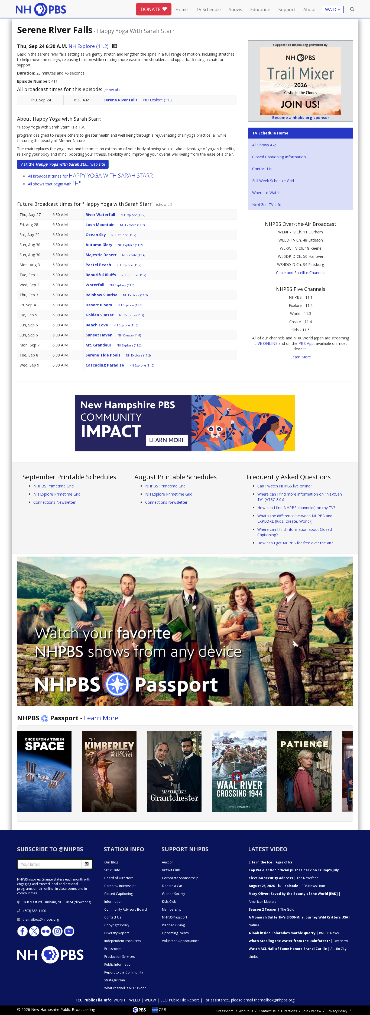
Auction (168, 862)
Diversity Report (116, 933)
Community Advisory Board (125, 909)
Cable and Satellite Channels (300, 272)
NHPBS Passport (174, 917)
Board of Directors (118, 878)
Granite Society (173, 893)
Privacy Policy (337, 1011)
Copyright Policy (116, 925)
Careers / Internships (120, 886)
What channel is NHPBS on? (125, 988)
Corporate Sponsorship (180, 878)
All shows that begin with (54, 184)
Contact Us (262, 168)
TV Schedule (208, 9)
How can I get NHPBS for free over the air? (295, 542)
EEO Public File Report (179, 1000)
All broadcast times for (90, 176)
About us (246, 1011)
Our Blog (111, 862)
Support (286, 9)
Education (260, 9)
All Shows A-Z (264, 144)
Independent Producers (122, 941)
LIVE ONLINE (265, 343)
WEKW (150, 1000)
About (309, 9)
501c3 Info (112, 870)
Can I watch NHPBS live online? (284, 486)
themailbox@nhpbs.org (40, 919)
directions (82, 902)
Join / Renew (312, 1011)
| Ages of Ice (271, 862)
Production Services (119, 956)
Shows (235, 9)
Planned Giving (173, 925)
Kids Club (169, 901)
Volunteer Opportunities (180, 941)
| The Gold (271, 909)
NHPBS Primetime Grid (53, 486)
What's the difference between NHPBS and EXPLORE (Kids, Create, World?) (294, 518)
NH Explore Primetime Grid (56, 494)
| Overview (298, 941)
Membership (171, 909)
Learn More (300, 356)
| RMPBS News (294, 933)
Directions (289, 1011)
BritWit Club (171, 870)
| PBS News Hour (287, 886)
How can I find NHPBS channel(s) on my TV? (296, 507)
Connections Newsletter (54, 502)
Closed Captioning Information (279, 156)
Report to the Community (123, 972)
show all (112, 89)
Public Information (118, 964)
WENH (119, 1000)
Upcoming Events (175, 933)
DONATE (151, 9)
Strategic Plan (114, 980)
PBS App (306, 343)
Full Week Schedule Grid (273, 180)
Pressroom (112, 948)
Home (182, 9)
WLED (134, 1000)
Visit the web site (63, 164)
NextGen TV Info (266, 204)
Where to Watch (266, 192)
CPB (162, 1009)
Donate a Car (172, 886)
